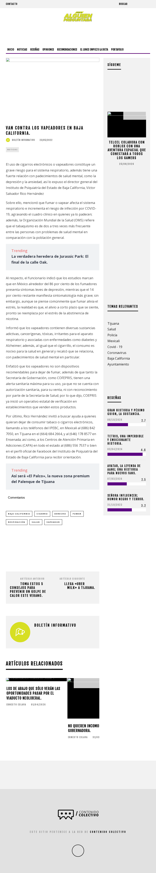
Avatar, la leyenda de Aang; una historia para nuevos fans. (124, 469)
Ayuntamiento (118, 364)
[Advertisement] (78, 34)
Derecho (60, 513)
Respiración (16, 522)
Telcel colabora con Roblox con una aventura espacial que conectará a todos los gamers (127, 150)
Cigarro (42, 513)
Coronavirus (116, 352)
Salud (36, 522)
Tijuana (113, 323)
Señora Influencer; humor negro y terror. (125, 497)
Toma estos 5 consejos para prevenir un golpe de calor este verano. (28, 590)
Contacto (11, 3)
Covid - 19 (114, 347)
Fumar (77, 513)
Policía (112, 335)
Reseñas (34, 49)
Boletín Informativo (23, 140)
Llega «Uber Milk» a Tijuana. (79, 586)
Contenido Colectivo (108, 831)
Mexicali (113, 341)
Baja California (19, 513)
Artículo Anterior (32, 579)
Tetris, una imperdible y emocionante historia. (125, 439)
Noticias (22, 49)
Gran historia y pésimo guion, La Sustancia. (126, 412)
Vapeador (53, 522)
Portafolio (117, 49)
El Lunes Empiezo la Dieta (94, 49)
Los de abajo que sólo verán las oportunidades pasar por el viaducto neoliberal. (33, 693)
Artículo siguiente (72, 579)
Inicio (10, 49)
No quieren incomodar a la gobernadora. (90, 728)
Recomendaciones (67, 49)
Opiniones (48, 49)
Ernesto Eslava (16, 704)
